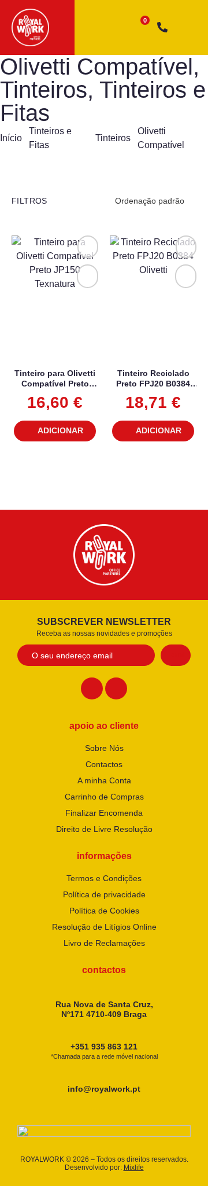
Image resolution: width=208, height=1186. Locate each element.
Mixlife (134, 1167)
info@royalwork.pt (104, 1088)
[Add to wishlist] (87, 246)
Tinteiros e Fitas (103, 101)
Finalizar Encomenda (104, 812)
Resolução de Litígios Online (104, 926)
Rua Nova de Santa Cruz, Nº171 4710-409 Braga (104, 1009)
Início (11, 138)
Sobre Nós (104, 748)
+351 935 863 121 (104, 1051)
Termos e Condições (104, 878)
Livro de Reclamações (104, 943)
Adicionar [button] (60, 430)
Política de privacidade (104, 894)
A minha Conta (104, 780)
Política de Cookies (104, 910)
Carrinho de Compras (104, 796)
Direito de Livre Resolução (104, 829)
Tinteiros (43, 89)
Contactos (104, 764)
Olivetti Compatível (96, 66)
